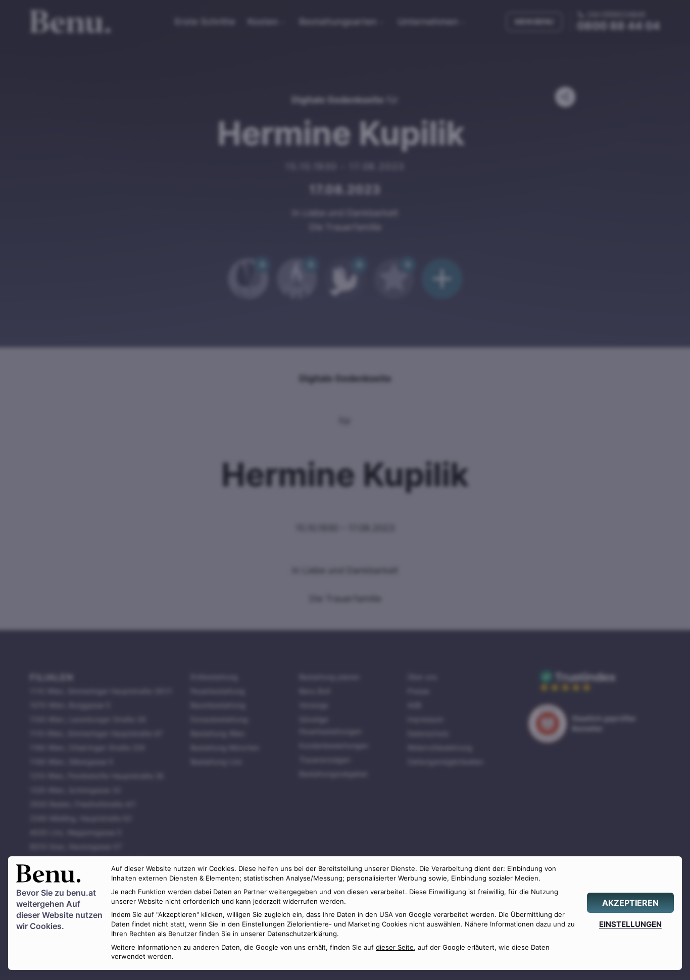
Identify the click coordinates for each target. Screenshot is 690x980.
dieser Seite (395, 947)
